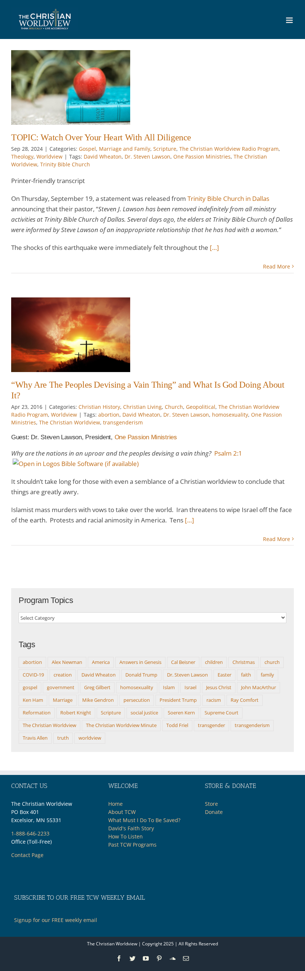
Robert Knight (75, 712)
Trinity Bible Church (65, 164)
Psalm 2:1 (228, 453)
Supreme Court (221, 712)
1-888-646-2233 (30, 833)
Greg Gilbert (97, 687)
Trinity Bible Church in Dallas (228, 198)
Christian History (99, 406)
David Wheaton (103, 156)
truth (63, 737)
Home (115, 803)
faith (246, 674)
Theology (22, 156)
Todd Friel (177, 725)
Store (211, 803)
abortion (108, 414)
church (272, 662)
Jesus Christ (218, 687)
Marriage (63, 700)
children (214, 662)
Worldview (49, 156)
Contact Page (27, 854)
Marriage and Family (124, 148)
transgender (211, 725)
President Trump (178, 700)
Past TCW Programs (132, 844)
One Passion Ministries (202, 156)
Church (174, 406)
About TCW (122, 811)
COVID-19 (33, 674)
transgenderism (123, 422)
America (101, 662)
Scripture (164, 148)
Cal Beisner (183, 662)
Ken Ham (33, 700)
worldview (89, 737)
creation (63, 674)
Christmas (243, 662)
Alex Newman (67, 662)
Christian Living (142, 406)
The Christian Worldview (69, 422)
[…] (214, 247)
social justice (144, 712)
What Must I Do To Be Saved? (144, 820)
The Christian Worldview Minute (121, 725)
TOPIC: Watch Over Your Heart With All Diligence (101, 137)
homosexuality (230, 414)
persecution (136, 700)
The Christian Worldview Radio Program (229, 148)
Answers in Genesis (140, 662)
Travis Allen (35, 737)
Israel (190, 687)
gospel (30, 687)
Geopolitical (200, 406)
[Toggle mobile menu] (290, 20)
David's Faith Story (131, 828)
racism (213, 700)
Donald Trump (141, 674)
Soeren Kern (181, 712)
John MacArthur (258, 687)
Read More (276, 266)
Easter (224, 674)
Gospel (87, 148)
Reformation (37, 712)
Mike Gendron (98, 700)
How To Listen (125, 836)
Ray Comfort (245, 700)
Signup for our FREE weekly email (55, 919)
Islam (169, 687)
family (267, 674)
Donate (214, 811)
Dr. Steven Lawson (147, 156)
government (60, 687)
